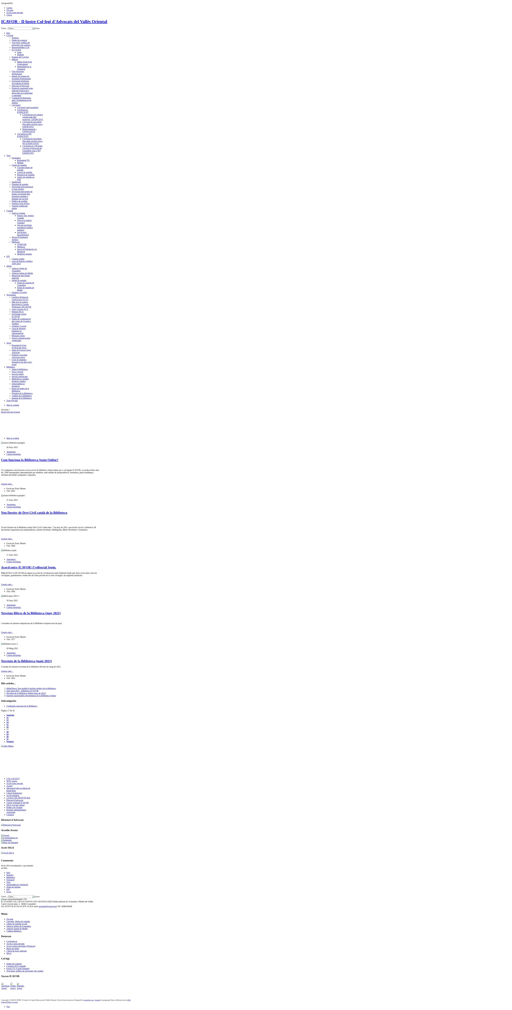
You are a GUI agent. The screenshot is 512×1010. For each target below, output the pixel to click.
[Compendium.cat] (9, 838)
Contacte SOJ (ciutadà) (16, 966)
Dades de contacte (14, 964)
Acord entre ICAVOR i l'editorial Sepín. (28, 567)
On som (9, 10)
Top (8, 1006)
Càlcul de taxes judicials (16, 951)
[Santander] (6, 840)
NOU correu (11, 781)
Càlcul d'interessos (14, 793)
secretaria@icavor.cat (48, 906)
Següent (10, 741)
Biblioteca (10, 877)
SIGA (8, 953)
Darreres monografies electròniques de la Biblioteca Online (31, 696)
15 (7, 725)
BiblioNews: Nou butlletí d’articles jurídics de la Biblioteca (31, 688)
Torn (8, 882)
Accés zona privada (14, 12)
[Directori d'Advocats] (11, 825)
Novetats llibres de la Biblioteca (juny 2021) (31, 613)
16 (7, 727)
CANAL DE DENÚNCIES (18, 798)
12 (7, 717)
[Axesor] (5, 835)
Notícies (9, 875)
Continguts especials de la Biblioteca (21, 706)
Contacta (10, 815)
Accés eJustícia (12, 795)
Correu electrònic (13, 454)
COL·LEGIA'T (13, 779)
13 (7, 720)
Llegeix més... (7, 484)
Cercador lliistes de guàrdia (18, 921)
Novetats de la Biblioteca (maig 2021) (26, 661)
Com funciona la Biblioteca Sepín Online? (29, 460)
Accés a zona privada (15, 944)
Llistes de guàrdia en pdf (16, 924)
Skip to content (12, 405)
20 (7, 737)
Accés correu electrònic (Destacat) (20, 946)
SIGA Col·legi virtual (15, 805)
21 (7, 739)
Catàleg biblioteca (13, 931)
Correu (9, 8)
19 (7, 734)
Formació (10, 880)
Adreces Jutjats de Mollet (17, 929)
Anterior (10, 715)
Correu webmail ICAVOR (17, 803)
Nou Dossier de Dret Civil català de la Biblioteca (34, 512)
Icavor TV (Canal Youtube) (17, 968)
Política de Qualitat (14, 807)
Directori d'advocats (14, 800)
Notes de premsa (13, 887)
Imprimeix (11, 452)
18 (7, 732)
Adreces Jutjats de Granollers (18, 926)
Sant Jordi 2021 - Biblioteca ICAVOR (22, 691)
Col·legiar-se (11, 941)
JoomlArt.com (89, 1000)
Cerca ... (4, 28)
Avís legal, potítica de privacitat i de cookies (24, 971)
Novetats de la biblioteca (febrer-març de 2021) (26, 693)
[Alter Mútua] (7, 746)
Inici (8, 872)
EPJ (8, 889)
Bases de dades (12, 948)
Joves (8, 892)
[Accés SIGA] (7, 853)
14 (7, 722)
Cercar (9, 15)
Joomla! (97, 1000)
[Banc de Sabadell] (9, 842)
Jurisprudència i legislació (17, 884)
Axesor (9, 786)
